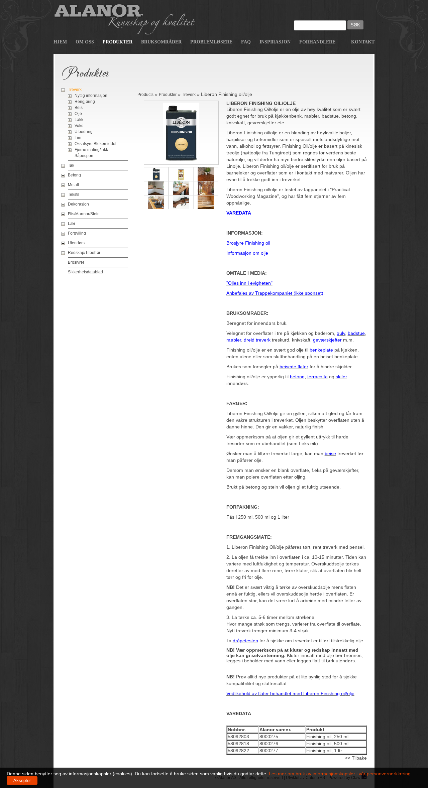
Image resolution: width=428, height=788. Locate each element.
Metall (73, 184)
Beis (79, 107)
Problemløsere (211, 41)
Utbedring (84, 131)
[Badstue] (206, 209)
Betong (74, 175)
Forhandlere (317, 41)
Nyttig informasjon (91, 95)
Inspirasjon (275, 41)
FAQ (246, 41)
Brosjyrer (76, 262)
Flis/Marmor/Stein (84, 214)
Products (145, 94)
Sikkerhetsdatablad (85, 272)
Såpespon (84, 155)
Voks (79, 125)
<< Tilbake (356, 758)
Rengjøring (85, 101)
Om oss (85, 41)
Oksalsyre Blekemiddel (95, 143)
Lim (78, 137)
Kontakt (362, 41)
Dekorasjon (78, 204)
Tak (71, 165)
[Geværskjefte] (181, 209)
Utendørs (76, 243)
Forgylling (77, 233)
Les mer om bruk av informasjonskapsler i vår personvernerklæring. (340, 773)
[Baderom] (181, 195)
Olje (78, 113)
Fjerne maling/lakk (91, 149)
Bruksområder (161, 41)
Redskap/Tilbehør (84, 252)
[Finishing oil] (181, 161)
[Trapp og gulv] (206, 195)
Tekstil (73, 194)
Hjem (60, 41)
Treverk (75, 89)
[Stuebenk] (156, 209)
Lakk (79, 119)
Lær (71, 223)
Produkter (117, 41)
